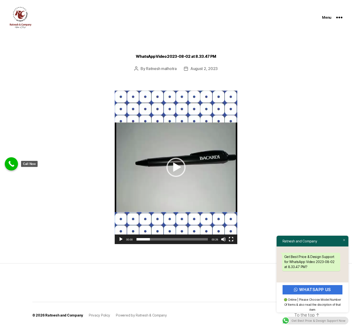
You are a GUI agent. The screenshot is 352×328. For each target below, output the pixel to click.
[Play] (121, 239)
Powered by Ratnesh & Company (141, 315)
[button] (176, 167)
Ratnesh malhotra (161, 68)
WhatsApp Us (315, 289)
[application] (176, 167)
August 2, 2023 (204, 68)
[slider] (172, 239)
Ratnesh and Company (64, 315)
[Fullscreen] (231, 239)
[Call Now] (11, 163)
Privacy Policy (99, 315)
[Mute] (223, 239)
